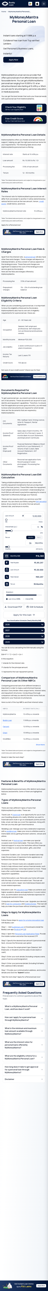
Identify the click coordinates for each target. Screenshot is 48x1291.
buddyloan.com (18, 927)
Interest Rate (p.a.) (11, 526)
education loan (22, 890)
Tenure (7, 537)
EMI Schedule (36, 606)
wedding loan (11, 831)
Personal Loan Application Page (27, 934)
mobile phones (30, 904)
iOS (24, 929)
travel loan (16, 815)
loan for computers (13, 904)
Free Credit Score (39, 376)
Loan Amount (9, 515)
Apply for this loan (22, 614)
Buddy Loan (7, 720)
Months (30, 537)
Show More (40, 745)
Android (18, 929)
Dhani (5, 733)
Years (38, 537)
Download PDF (15, 606)
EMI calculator (41, 501)
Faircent (6, 726)
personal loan (30, 257)
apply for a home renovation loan (31, 920)
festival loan (18, 840)
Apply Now (13, 59)
